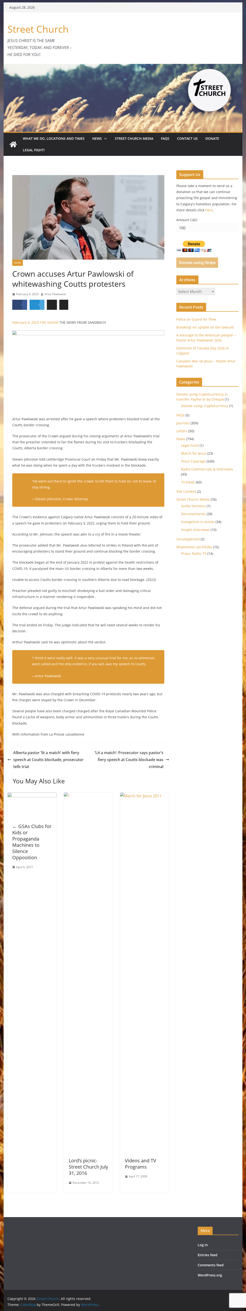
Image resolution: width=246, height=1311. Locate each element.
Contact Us (187, 138)
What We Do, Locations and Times (54, 138)
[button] (104, 138)
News (97, 138)
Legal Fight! (34, 150)
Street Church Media (134, 138)
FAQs (165, 138)
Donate (212, 138)
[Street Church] (13, 144)
